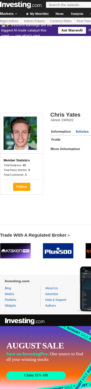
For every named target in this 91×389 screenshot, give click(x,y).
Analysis (77, 14)
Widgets (10, 305)
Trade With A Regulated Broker (33, 235)
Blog (8, 288)
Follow (21, 187)
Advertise (51, 294)
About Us (51, 288)
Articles (82, 131)
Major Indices (9, 21)
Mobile (9, 294)
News (60, 14)
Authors (50, 305)
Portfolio (10, 300)
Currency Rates (61, 21)
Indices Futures (34, 21)
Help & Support (55, 300)
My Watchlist (39, 14)
